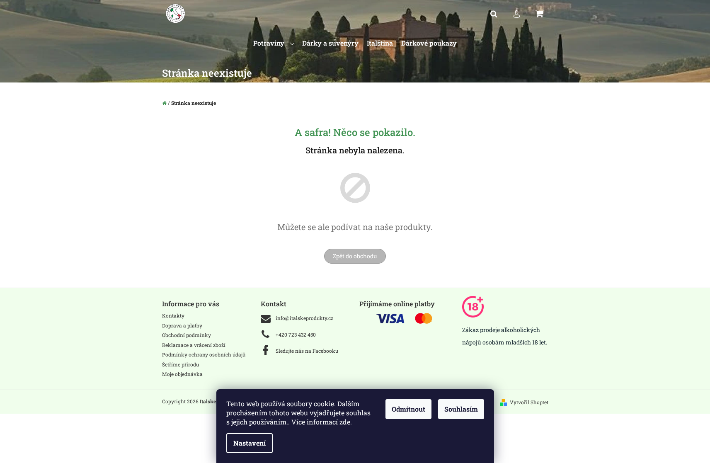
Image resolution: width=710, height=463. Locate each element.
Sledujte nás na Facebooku (307, 350)
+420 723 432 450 (296, 334)
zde (344, 421)
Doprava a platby (182, 325)
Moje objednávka (182, 374)
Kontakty (173, 315)
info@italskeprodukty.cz (304, 318)
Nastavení (249, 443)
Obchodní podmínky (186, 335)
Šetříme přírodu (180, 364)
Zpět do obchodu (355, 256)
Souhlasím (461, 409)
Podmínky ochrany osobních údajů (203, 354)
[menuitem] (273, 43)
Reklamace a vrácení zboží (193, 345)
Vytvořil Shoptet (529, 402)
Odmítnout (408, 409)
